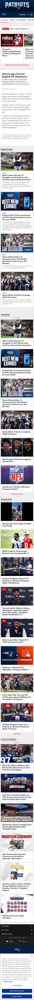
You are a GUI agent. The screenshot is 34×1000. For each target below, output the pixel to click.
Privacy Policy (8, 981)
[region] (17, 976)
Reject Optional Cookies (17, 991)
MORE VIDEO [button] (17, 734)
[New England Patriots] (17, 950)
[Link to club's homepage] (4, 13)
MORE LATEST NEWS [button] (17, 494)
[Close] (32, 956)
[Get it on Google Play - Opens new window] (23, 942)
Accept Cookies (17, 996)
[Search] (28, 14)
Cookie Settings (17, 985)
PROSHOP (22, 14)
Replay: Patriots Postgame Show (20, 29)
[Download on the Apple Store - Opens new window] (10, 941)
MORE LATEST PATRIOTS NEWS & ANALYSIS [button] (17, 65)
